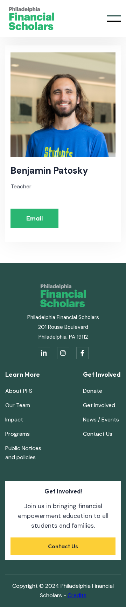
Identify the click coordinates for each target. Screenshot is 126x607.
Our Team (17, 405)
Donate (92, 391)
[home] (29, 18)
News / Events (101, 419)
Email (34, 218)
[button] (114, 18)
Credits (77, 595)
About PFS (18, 391)
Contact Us (97, 434)
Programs (17, 434)
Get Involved (99, 405)
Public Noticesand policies (23, 453)
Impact (14, 419)
